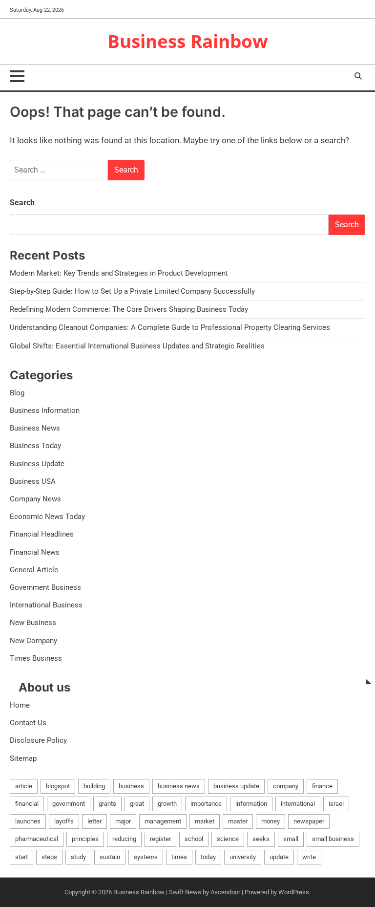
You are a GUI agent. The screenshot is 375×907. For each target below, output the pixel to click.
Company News (35, 499)
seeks (261, 838)
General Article (34, 569)
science (228, 838)
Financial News (35, 552)
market (204, 821)
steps (49, 857)
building (94, 786)
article (23, 786)
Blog (17, 393)
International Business (46, 605)
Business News (35, 428)
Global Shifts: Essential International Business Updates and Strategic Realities (137, 346)
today (208, 857)
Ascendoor (225, 892)
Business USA (33, 481)
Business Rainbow (187, 41)
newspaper (308, 821)
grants (107, 803)
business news (179, 786)
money (270, 821)
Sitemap (23, 758)
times (179, 857)
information (251, 803)
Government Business (45, 587)
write (309, 857)
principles (85, 838)
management (163, 821)
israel (336, 803)
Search (22, 202)
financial (27, 803)
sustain (110, 857)
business (131, 786)
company (285, 786)
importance (206, 803)
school (194, 838)
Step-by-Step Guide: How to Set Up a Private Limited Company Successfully (132, 291)
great (137, 803)
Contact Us (28, 722)
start (21, 857)
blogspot (58, 786)
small (290, 838)
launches (28, 821)
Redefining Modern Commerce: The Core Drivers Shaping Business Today (129, 309)
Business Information (45, 410)
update (279, 857)
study (78, 857)
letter (94, 821)
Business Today (35, 445)
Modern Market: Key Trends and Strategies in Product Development (119, 273)
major (123, 821)
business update (236, 786)
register (160, 838)
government (68, 803)
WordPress (293, 892)
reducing (124, 838)
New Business (33, 622)
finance (322, 786)
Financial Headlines (42, 534)
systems (146, 857)
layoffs (64, 821)
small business (333, 838)
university (242, 857)
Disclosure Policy (38, 740)
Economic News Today (47, 516)
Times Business (36, 658)
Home (20, 705)
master (238, 821)
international (298, 803)
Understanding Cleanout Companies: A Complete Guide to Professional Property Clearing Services (170, 327)
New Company (33, 640)
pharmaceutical (36, 838)
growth (167, 803)
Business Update (37, 463)
